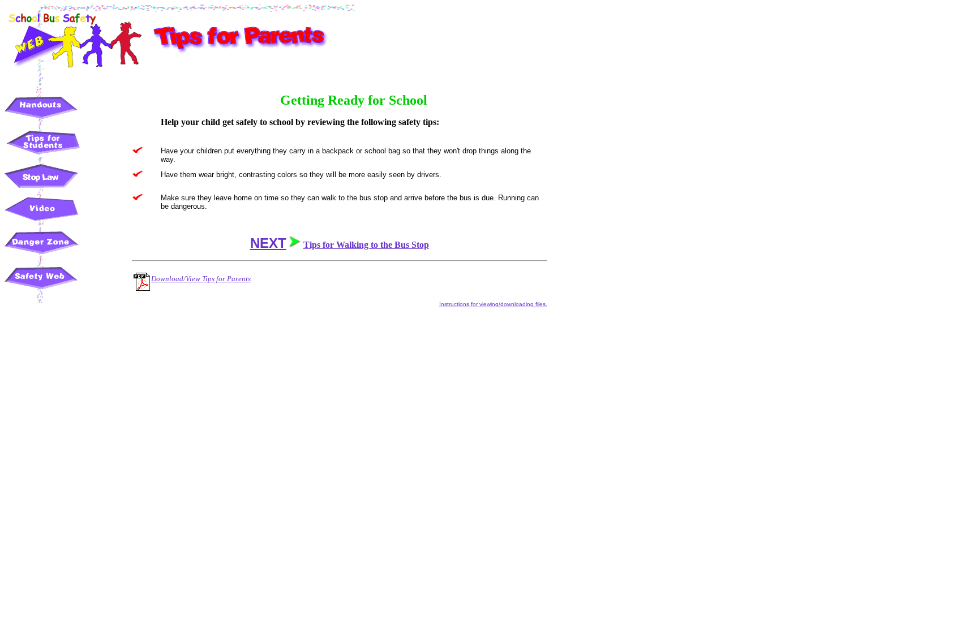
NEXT (268, 243)
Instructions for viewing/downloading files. (493, 304)
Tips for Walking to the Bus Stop (366, 245)
